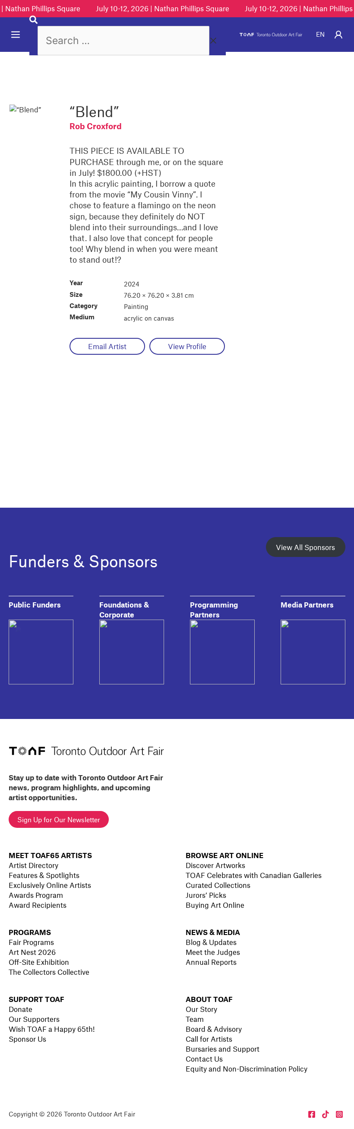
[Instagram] (339, 1114)
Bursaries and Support (222, 1048)
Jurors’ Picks (206, 894)
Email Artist (107, 346)
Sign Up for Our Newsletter (58, 819)
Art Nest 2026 (32, 952)
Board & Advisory (214, 1028)
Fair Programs (31, 942)
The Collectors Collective (49, 971)
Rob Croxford (96, 126)
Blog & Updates (211, 942)
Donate (20, 1009)
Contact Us (204, 1058)
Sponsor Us (27, 1038)
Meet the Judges (213, 952)
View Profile (187, 346)
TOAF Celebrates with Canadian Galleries (254, 875)
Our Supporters (34, 1019)
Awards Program (36, 894)
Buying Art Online (215, 904)
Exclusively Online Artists (50, 885)
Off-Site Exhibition (39, 961)
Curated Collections (218, 885)
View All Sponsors (305, 547)
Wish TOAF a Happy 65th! (52, 1028)
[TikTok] (325, 1114)
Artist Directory (33, 865)
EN (320, 34)
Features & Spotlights (44, 875)
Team (195, 1019)
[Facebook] (312, 1114)
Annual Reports (211, 961)
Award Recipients (37, 904)
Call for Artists (209, 1038)
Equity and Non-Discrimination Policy (246, 1068)
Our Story (201, 1009)
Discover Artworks (215, 865)
